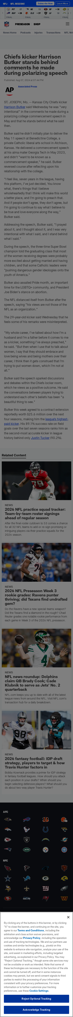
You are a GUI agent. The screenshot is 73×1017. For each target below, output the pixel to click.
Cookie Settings (38, 990)
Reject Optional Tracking (36, 998)
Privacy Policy (31, 937)
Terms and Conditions (31, 930)
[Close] (68, 917)
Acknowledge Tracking (36, 1009)
